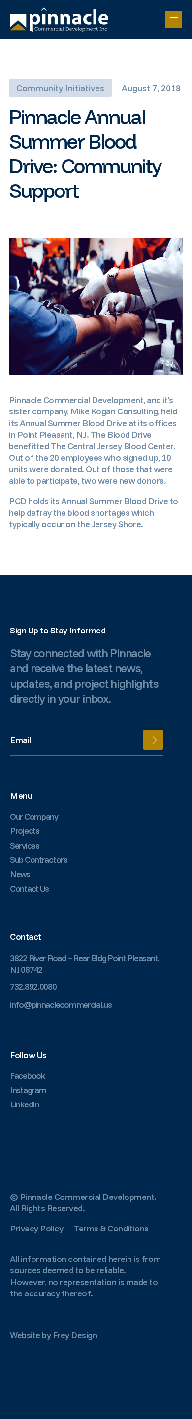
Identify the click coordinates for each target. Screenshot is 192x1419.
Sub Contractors (38, 859)
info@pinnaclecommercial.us (61, 1004)
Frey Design (75, 1335)
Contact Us (29, 888)
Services (24, 845)
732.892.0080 (33, 986)
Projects (24, 830)
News (20, 874)
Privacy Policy (36, 1228)
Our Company (34, 816)
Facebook (27, 1075)
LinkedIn (24, 1104)
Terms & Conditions (110, 1228)
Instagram (28, 1090)
